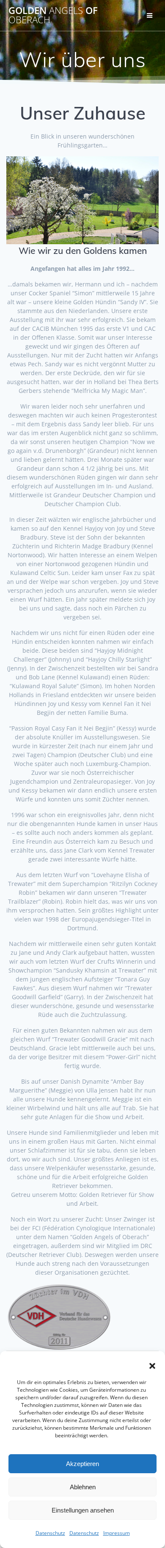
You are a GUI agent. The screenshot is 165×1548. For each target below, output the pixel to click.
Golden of (53, 15)
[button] (152, 1366)
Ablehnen (83, 1487)
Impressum (116, 1533)
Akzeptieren (82, 1463)
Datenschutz (50, 1533)
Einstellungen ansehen (83, 1510)
